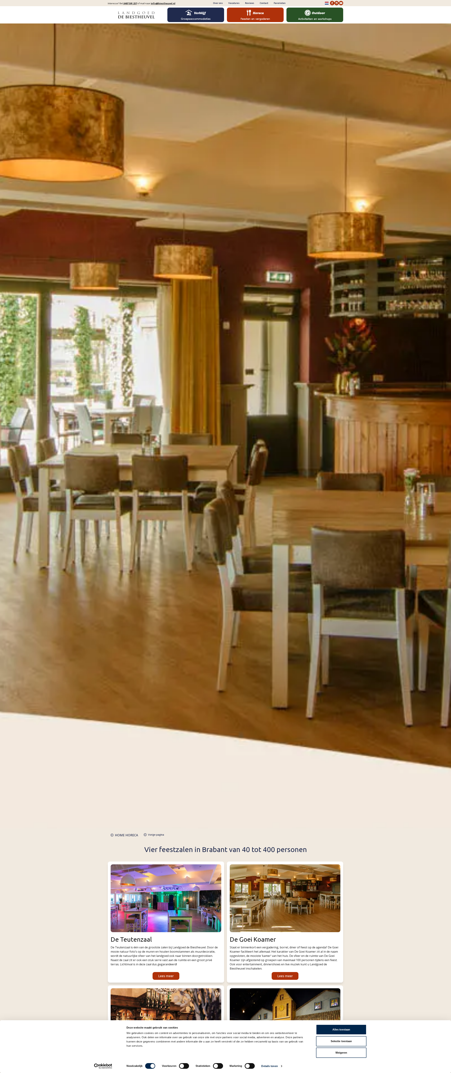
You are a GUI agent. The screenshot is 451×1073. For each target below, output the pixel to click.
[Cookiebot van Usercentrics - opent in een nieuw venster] (103, 1066)
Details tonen (269, 1066)
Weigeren (341, 1052)
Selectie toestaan (341, 1041)
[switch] (184, 1066)
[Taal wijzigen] (326, 3)
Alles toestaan (341, 1029)
